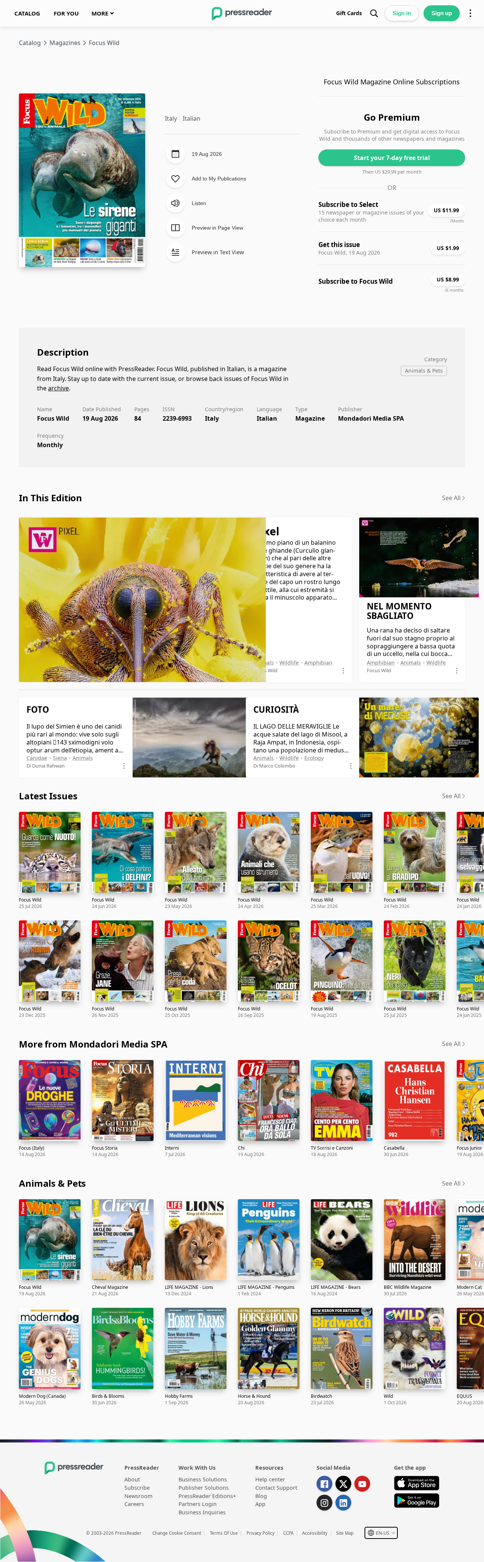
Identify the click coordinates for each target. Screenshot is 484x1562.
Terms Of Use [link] (224, 1533)
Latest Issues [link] (48, 796)
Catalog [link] (30, 43)
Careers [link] (134, 1504)
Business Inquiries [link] (202, 1512)
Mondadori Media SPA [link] (371, 418)
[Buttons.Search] (374, 13)
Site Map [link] (345, 1533)
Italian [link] (267, 418)
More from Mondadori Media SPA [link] (93, 1044)
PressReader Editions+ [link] (207, 1496)
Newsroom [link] (138, 1496)
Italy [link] (212, 418)
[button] (381, 1533)
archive (58, 388)
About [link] (132, 1479)
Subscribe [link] (137, 1487)
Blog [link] (261, 1496)
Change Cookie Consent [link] (176, 1533)
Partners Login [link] (197, 1504)
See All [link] (451, 498)
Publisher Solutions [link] (203, 1487)
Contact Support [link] (276, 1487)
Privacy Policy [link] (261, 1533)
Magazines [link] (65, 43)
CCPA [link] (288, 1533)
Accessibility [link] (314, 1533)
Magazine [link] (310, 418)
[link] (27, 13)
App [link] (260, 1504)
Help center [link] (270, 1479)
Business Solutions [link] (202, 1479)
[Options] (470, 13)
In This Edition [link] (50, 497)
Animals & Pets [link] (52, 1183)
